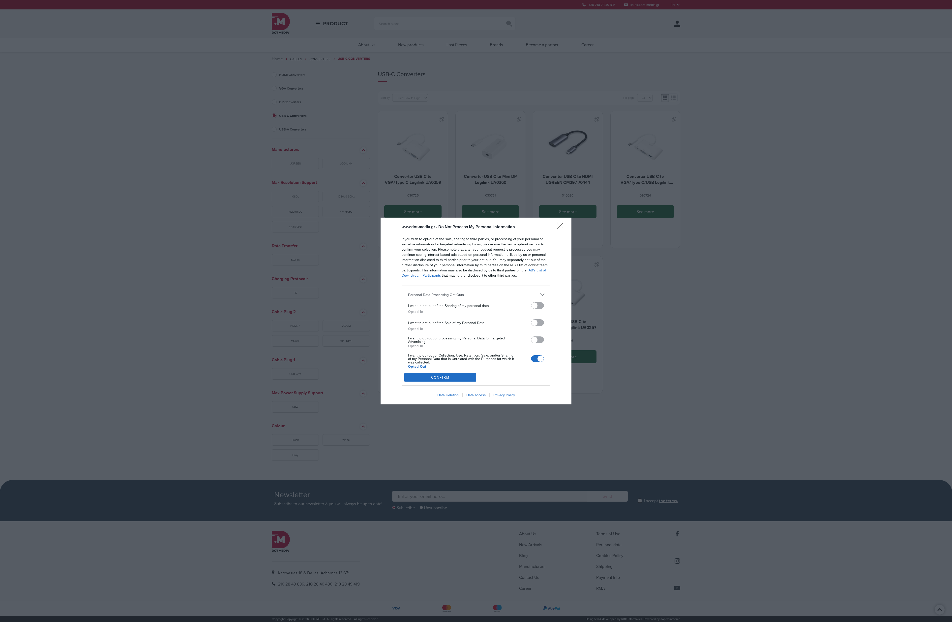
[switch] (537, 305)
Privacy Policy (504, 395)
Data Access (476, 395)
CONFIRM (440, 377)
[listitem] (476, 294)
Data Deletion (448, 395)
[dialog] (476, 311)
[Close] (561, 227)
